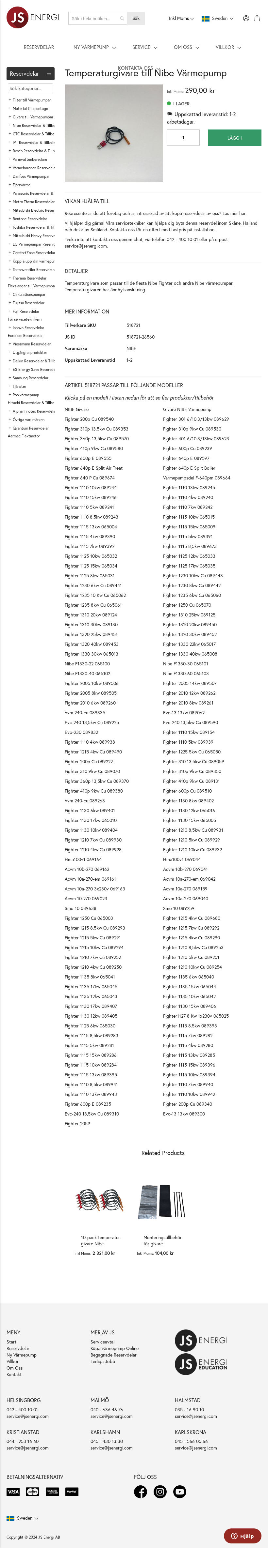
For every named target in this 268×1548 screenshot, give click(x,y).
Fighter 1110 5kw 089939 (188, 742)
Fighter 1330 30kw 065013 (91, 654)
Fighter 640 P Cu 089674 (90, 478)
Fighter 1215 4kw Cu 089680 (191, 918)
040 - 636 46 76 (107, 1409)
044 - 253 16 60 (23, 1441)
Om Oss (15, 1368)
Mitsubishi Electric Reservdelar (39, 210)
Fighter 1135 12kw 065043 (91, 996)
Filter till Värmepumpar (32, 100)
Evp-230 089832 (81, 732)
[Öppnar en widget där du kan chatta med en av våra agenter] (242, 1536)
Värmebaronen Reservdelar (35, 167)
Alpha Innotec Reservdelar (35, 411)
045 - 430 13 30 (107, 1441)
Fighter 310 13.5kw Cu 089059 (193, 761)
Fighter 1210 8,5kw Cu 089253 (193, 947)
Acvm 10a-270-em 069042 (189, 879)
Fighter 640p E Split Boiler (189, 468)
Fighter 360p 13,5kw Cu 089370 (97, 781)
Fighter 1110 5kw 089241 (89, 507)
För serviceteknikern (25, 319)
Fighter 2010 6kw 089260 (90, 703)
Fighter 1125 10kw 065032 (91, 556)
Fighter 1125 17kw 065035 (189, 566)
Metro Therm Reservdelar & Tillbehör (43, 201)
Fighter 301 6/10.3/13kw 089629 (196, 419)
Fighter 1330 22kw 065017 (189, 644)
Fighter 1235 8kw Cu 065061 (93, 605)
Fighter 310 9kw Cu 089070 (92, 771)
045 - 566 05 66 (191, 1441)
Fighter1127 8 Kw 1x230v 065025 (196, 1016)
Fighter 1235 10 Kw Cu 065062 (95, 595)
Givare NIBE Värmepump (187, 409)
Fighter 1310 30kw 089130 (91, 624)
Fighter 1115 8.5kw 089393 (190, 1026)
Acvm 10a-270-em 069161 (90, 879)
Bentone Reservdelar (30, 218)
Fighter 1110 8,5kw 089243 (91, 517)
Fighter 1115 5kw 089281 (89, 1045)
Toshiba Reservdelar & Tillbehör (39, 227)
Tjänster (19, 386)
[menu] (134, 57)
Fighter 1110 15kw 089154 (189, 732)
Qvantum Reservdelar (31, 428)
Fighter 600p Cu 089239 (187, 448)
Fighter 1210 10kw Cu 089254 (192, 967)
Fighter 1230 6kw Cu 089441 (93, 585)
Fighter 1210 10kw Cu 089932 (192, 849)
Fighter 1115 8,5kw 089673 (190, 546)
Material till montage (30, 108)
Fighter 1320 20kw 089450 (190, 624)
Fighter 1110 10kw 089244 (91, 487)
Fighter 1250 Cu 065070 (187, 605)
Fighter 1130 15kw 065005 (189, 820)
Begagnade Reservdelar (114, 1355)
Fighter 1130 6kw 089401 (90, 810)
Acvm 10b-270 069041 (185, 869)
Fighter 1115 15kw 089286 (91, 1055)
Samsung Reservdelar (30, 377)
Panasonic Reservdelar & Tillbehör (41, 193)
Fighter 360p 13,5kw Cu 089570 (97, 438)
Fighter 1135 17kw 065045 (91, 986)
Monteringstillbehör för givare (162, 1240)
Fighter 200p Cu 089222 (89, 761)
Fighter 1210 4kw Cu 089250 (93, 967)
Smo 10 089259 (178, 908)
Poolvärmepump (26, 394)
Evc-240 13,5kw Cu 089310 (92, 1114)
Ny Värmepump (22, 1355)
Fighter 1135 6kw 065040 (188, 977)
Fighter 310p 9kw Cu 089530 (192, 429)
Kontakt (14, 1374)
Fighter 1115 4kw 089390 (90, 536)
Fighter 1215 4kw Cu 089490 (93, 752)
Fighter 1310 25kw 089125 (189, 615)
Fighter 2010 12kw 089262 (189, 693)
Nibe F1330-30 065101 (185, 663)
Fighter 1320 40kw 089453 (92, 644)
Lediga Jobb (103, 1361)
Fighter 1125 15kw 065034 (91, 566)
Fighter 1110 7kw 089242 (187, 507)
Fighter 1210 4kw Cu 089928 (93, 849)
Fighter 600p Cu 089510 (187, 791)
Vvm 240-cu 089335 (85, 712)
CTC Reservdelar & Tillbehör (36, 133)
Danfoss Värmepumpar (31, 176)
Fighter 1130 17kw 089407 (91, 1006)
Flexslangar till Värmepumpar (32, 285)
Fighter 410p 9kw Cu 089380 (94, 791)
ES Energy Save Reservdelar (36, 369)
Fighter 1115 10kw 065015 (189, 517)
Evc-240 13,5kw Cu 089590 (190, 722)
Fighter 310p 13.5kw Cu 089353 (96, 429)
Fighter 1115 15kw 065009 (189, 527)
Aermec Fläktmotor (24, 435)
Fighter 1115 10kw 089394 (189, 1074)
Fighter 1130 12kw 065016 (189, 810)
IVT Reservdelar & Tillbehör (35, 142)
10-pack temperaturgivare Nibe (101, 1240)
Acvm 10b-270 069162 (87, 869)
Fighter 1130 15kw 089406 (189, 1006)
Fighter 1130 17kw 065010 (91, 820)
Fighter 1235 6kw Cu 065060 (192, 595)
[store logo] (33, 18)
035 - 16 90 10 (189, 1409)
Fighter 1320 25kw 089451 (91, 634)
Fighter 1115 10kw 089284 (91, 1065)
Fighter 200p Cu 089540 (89, 419)
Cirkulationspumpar (29, 294)
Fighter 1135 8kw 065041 (90, 977)
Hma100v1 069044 (182, 859)
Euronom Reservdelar (25, 335)
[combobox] (97, 18)
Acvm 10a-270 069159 (185, 889)
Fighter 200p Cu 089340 (187, 1104)
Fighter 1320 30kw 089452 (190, 634)
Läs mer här (234, 213)
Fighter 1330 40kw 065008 (190, 654)
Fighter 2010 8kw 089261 (188, 703)
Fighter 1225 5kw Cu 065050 (192, 752)
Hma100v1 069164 (83, 859)
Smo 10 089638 (80, 908)
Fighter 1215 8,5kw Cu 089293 (95, 928)
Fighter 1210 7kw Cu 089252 (93, 957)
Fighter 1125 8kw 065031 (90, 575)
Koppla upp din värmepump (36, 261)
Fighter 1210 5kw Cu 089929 (191, 840)
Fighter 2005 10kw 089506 (92, 683)
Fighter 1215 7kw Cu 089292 (191, 928)
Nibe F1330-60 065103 (186, 673)
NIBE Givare (77, 409)
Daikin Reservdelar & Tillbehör (38, 360)
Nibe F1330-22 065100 (87, 663)
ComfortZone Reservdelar (34, 252)
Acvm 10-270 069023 (86, 898)
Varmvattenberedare (30, 159)
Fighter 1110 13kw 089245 (189, 487)
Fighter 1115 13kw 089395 (91, 1074)
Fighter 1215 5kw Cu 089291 (93, 937)
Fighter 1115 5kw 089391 (188, 536)
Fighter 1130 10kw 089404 (91, 830)
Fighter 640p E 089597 (186, 458)
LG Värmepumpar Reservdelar (37, 244)
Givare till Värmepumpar (33, 116)
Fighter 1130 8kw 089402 (188, 800)
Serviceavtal (102, 1342)
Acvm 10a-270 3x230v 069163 (95, 889)
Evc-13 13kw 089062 (184, 712)
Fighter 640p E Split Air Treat (94, 468)
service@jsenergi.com (86, 246)
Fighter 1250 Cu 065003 (89, 918)
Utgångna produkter (30, 352)
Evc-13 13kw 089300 (184, 1114)
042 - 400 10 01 (22, 1409)
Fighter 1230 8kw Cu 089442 (192, 585)
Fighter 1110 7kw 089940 (188, 1084)
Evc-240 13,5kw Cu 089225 (92, 722)
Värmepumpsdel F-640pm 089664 (196, 478)
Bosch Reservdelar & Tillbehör (37, 150)
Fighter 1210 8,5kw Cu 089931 (193, 830)
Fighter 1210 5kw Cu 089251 (191, 957)
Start (11, 1342)
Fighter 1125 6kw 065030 (90, 1026)
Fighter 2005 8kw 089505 (91, 693)
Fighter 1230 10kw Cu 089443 (193, 575)
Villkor (13, 1361)
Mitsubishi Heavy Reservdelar (37, 235)
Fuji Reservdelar (26, 311)
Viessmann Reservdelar (32, 343)
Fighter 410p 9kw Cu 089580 (94, 448)
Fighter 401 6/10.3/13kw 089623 (196, 438)
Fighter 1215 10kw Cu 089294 (94, 947)
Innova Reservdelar (28, 327)
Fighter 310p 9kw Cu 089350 (192, 771)
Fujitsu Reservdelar (28, 302)
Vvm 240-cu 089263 (85, 800)
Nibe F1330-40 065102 (87, 673)
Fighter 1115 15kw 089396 (189, 1065)
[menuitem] (39, 47)
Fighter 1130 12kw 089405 (91, 1016)
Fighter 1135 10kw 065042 (189, 996)
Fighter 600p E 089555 (88, 458)
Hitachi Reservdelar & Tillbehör (33, 402)
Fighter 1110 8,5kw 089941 (91, 1084)
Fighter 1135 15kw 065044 (189, 986)
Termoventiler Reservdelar (34, 269)
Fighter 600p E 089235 (88, 1104)
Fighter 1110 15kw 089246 (91, 497)
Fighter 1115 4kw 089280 (188, 1045)
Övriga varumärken (28, 419)
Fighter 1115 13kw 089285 (189, 1055)
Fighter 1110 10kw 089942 (189, 1094)
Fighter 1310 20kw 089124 (91, 615)
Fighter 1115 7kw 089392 (89, 546)
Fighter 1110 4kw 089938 (90, 742)
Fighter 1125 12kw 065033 (189, 556)
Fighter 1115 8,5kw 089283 (91, 1035)
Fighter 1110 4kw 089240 (188, 497)
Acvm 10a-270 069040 (185, 898)
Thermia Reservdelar (29, 278)
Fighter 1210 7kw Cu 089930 (93, 840)
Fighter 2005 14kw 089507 (190, 683)
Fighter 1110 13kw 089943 (91, 1094)
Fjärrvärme (21, 184)
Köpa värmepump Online (115, 1348)
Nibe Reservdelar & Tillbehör (36, 125)
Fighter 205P (77, 1123)
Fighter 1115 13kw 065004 (91, 527)
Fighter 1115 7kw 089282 (187, 1035)
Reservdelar (18, 1348)
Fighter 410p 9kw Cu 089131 (191, 781)
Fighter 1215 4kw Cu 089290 (191, 937)
